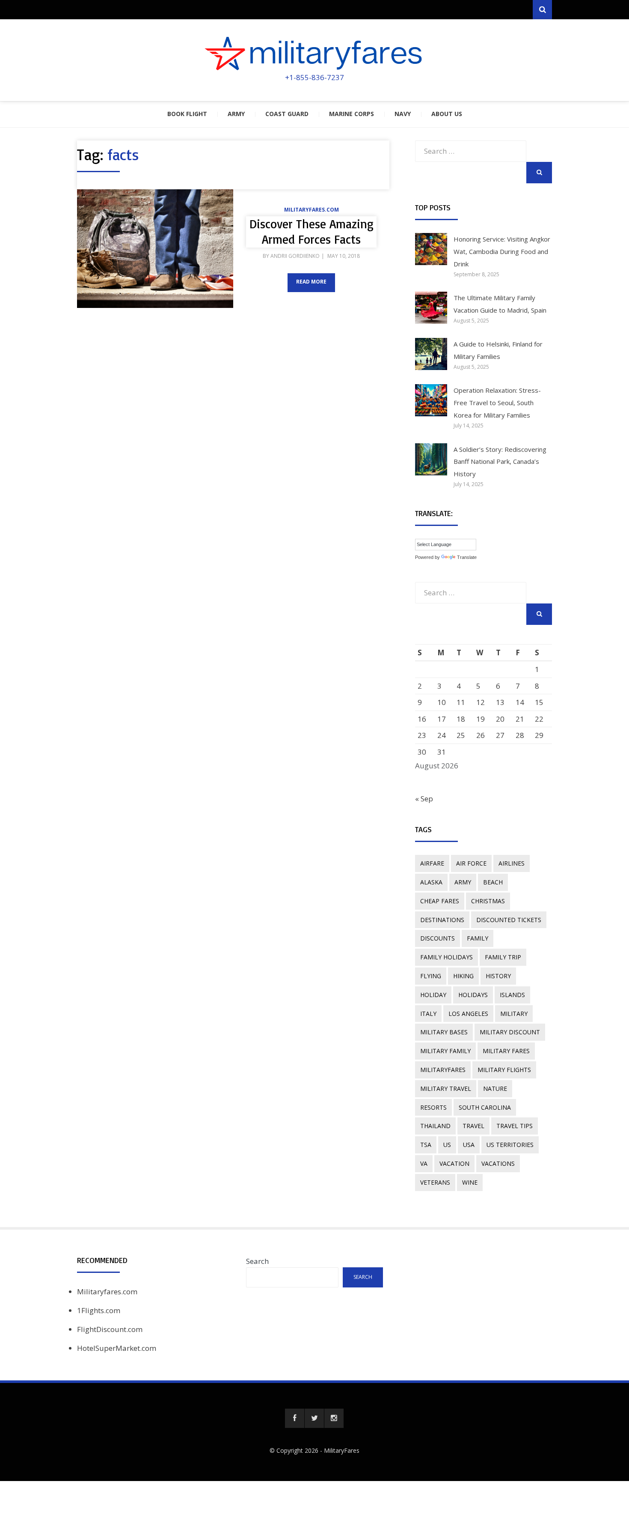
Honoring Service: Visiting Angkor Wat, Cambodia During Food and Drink (502, 251)
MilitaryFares (341, 1450)
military (514, 1013)
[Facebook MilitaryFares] (294, 1418)
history (498, 976)
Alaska (431, 882)
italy (428, 1013)
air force (471, 863)
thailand (435, 1126)
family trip (503, 957)
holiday (433, 995)
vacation (454, 1163)
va (423, 1163)
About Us (446, 114)
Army (236, 114)
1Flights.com (98, 1310)
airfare (432, 863)
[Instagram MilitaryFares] (334, 1418)
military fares (506, 1051)
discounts (437, 938)
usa (469, 1145)
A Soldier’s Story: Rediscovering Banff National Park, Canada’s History (500, 461)
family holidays (446, 957)
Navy (403, 114)
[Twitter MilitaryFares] (314, 1418)
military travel (445, 1088)
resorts (433, 1107)
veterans (435, 1182)
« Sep (424, 798)
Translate (467, 557)
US (447, 1145)
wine (470, 1182)
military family (445, 1051)
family (477, 938)
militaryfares (443, 1070)
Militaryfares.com (311, 209)
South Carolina (485, 1107)
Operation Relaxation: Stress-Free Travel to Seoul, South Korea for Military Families (497, 402)
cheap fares (439, 901)
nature (495, 1088)
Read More (311, 281)
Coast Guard (287, 114)
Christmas (488, 901)
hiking (463, 976)
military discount (510, 1032)
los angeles (468, 1013)
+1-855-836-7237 (314, 77)
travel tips (514, 1126)
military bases (444, 1032)
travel (473, 1126)
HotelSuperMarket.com (116, 1348)
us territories (510, 1145)
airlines (511, 863)
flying (430, 976)
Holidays (473, 995)
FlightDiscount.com (109, 1329)
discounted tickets (508, 920)
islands (512, 995)
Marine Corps (351, 114)
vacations (498, 1163)
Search (257, 1261)
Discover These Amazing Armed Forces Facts (311, 231)
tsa (425, 1145)
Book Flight (187, 114)
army (462, 882)
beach (493, 882)
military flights (504, 1070)
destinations (442, 920)
